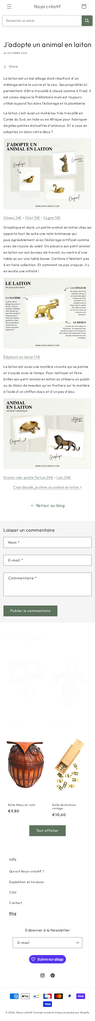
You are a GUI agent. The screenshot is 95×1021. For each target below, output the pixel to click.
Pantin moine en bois (66, 721)
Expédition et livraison (26, 882)
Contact (15, 903)
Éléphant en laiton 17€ (21, 357)
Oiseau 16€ (12, 217)
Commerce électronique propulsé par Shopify (61, 1012)
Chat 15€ (32, 217)
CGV (13, 892)
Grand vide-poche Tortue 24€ (28, 477)
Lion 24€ (63, 477)
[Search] (87, 21)
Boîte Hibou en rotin (22, 805)
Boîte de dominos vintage (64, 806)
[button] (9, 6)
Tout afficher (47, 830)
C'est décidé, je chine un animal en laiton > (47, 487)
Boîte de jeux (17, 721)
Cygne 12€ (51, 217)
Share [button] (13, 66)
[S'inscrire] (77, 942)
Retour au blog (50, 505)
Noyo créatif (24, 1012)
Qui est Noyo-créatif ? (26, 871)
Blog (12, 913)
